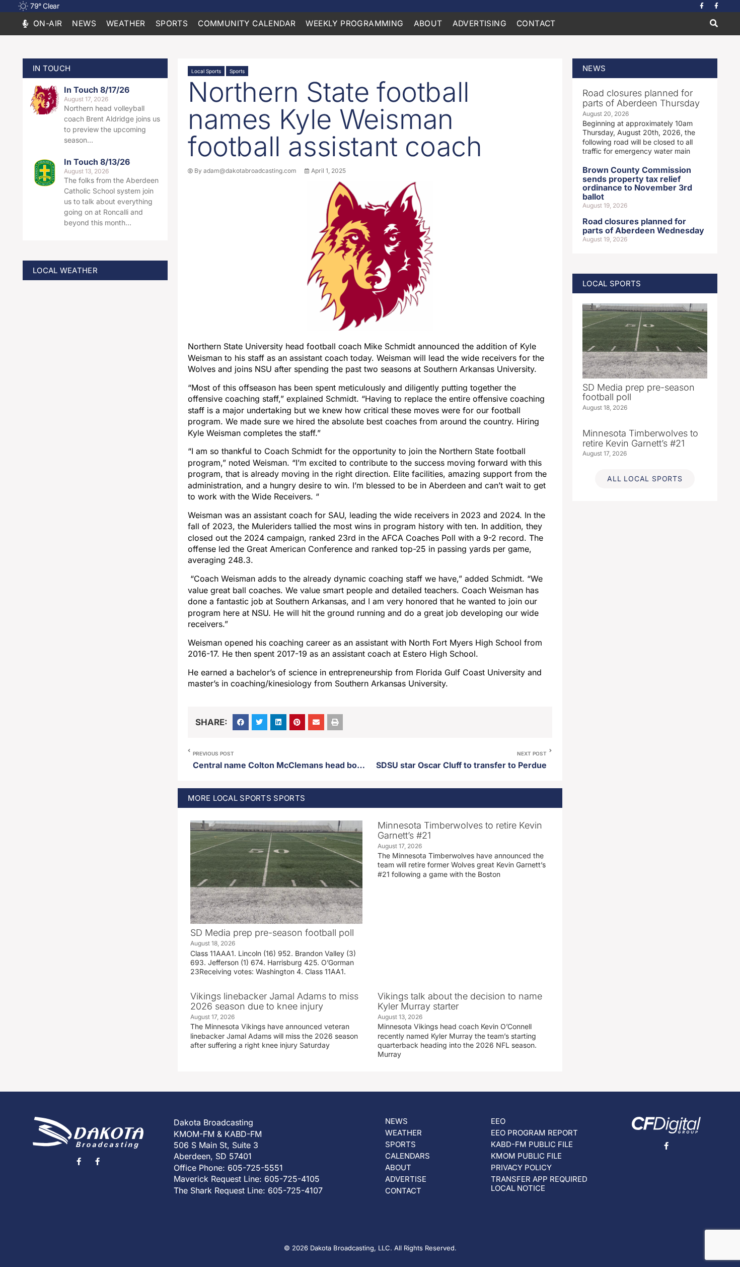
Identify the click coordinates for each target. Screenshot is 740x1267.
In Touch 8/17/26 (96, 90)
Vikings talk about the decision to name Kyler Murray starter (460, 1001)
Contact (536, 23)
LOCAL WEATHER (65, 270)
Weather (125, 23)
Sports (237, 71)
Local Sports (206, 71)
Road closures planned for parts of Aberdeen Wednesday (643, 225)
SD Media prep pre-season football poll (272, 932)
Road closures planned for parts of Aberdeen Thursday (641, 98)
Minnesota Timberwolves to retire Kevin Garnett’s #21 (460, 830)
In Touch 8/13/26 (97, 162)
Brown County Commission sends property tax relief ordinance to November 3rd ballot (637, 183)
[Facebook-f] (702, 6)
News (84, 23)
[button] (713, 24)
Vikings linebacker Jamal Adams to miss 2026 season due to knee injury (274, 1001)
